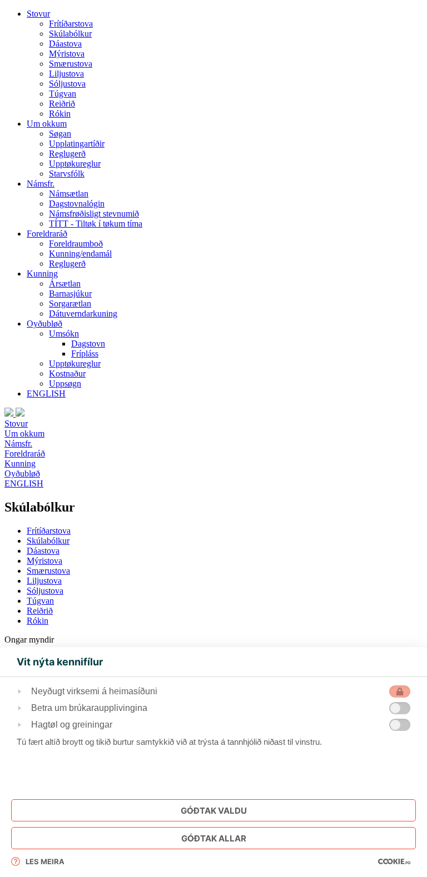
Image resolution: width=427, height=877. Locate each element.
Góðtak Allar (213, 838)
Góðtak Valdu (214, 810)
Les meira (45, 861)
